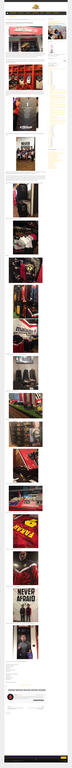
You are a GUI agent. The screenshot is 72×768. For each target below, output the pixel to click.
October (51, 88)
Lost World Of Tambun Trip (53, 151)
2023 (50, 75)
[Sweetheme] (34, 700)
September (52, 125)
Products (21, 12)
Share (19, 690)
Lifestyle (28, 12)
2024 (50, 73)
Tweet (12, 690)
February (51, 134)
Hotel (42, 12)
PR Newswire (56, 12)
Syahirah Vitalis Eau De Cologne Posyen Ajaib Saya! (58, 91)
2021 (50, 77)
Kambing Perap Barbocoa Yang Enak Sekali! (57, 123)
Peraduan (12, 16)
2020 (50, 79)
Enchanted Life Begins (16, 760)
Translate (55, 66)
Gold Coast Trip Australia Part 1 (53, 156)
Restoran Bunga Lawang (52, 168)
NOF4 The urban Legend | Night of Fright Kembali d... (58, 120)
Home (7, 19)
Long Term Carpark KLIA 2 (53, 154)
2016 (50, 84)
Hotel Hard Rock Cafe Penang (53, 155)
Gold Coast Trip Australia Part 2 (53, 157)
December (51, 85)
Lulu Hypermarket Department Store (54, 161)
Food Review (35, 12)
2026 (50, 71)
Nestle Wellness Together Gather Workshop (56, 95)
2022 (50, 76)
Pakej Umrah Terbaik (52, 163)
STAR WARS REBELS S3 (54, 116)
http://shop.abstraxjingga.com (26, 684)
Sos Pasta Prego (51, 164)
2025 (50, 72)
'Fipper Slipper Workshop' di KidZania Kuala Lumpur (58, 96)
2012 (50, 141)
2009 (50, 145)
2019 (50, 80)
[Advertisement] (26, 745)
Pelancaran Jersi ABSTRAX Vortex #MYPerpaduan (57, 106)
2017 (50, 83)
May (51, 130)
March (51, 133)
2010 (50, 144)
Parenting (48, 12)
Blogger (65, 760)
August (51, 126)
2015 (50, 137)
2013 (50, 140)
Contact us (64, 757)
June (51, 129)
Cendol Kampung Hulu (52, 162)
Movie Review (13, 12)
